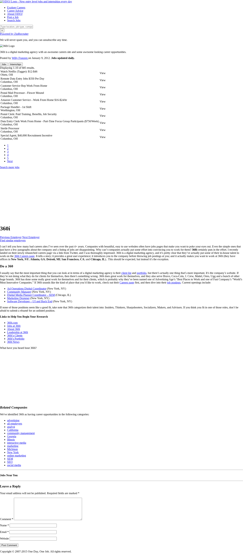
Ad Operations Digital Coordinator (26, 288)
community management (21, 433)
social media (14, 465)
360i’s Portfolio (15, 338)
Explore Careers (16, 7)
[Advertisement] (106, 197)
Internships (15, 64)
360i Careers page (24, 256)
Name (4, 525)
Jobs (3, 64)
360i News (13, 341)
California (12, 429)
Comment (6, 519)
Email (4, 531)
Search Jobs (13, 20)
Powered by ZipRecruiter (14, 33)
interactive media (16, 442)
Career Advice (15, 10)
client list (126, 272)
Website (4, 538)
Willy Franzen (20, 58)
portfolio (141, 272)
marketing (12, 445)
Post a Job (13, 17)
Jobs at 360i (13, 325)
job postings (174, 282)
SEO (10, 461)
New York (13, 452)
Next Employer (30, 237)
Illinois (11, 439)
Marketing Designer (18, 298)
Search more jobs (9, 167)
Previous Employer (11, 237)
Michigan (12, 449)
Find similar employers (13, 240)
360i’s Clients (14, 335)
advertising (13, 420)
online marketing (16, 455)
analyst (11, 426)
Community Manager (19, 291)
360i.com (12, 322)
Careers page (127, 282)
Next (10, 161)
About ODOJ (14, 13)
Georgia (11, 436)
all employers (14, 423)
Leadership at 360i (17, 332)
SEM (10, 458)
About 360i (13, 329)
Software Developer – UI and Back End (29, 301)
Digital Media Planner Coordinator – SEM (31, 294)
